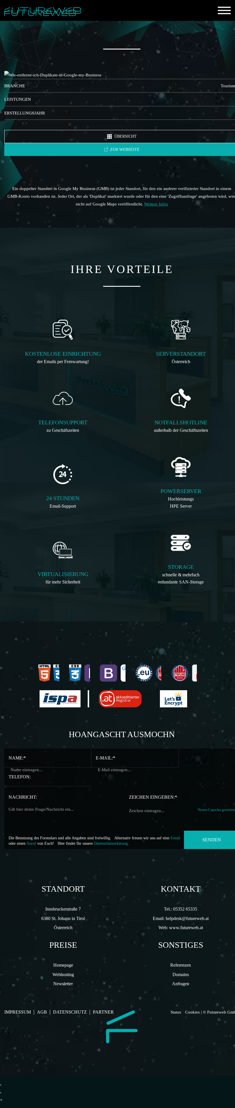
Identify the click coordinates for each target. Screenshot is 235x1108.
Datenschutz (70, 1012)
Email (175, 838)
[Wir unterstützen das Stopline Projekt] (184, 673)
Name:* (17, 758)
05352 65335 (185, 909)
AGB (42, 1012)
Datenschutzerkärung (111, 843)
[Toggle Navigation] (224, 10)
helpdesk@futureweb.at (187, 918)
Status (176, 1012)
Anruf (31, 843)
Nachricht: (23, 797)
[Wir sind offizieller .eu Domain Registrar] (148, 673)
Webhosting (63, 974)
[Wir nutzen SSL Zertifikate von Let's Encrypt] (178, 698)
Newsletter (63, 983)
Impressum (17, 1012)
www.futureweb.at (186, 927)
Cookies (192, 1012)
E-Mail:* (105, 758)
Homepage (63, 965)
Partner (103, 1012)
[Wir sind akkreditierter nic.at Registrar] (124, 698)
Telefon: (20, 777)
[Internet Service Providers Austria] (64, 698)
